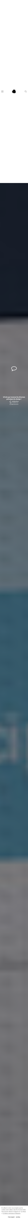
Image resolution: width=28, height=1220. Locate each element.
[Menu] (2, 91)
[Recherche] (25, 91)
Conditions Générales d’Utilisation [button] (12, 1213)
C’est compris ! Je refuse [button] (14, 1217)
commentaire (14, 404)
